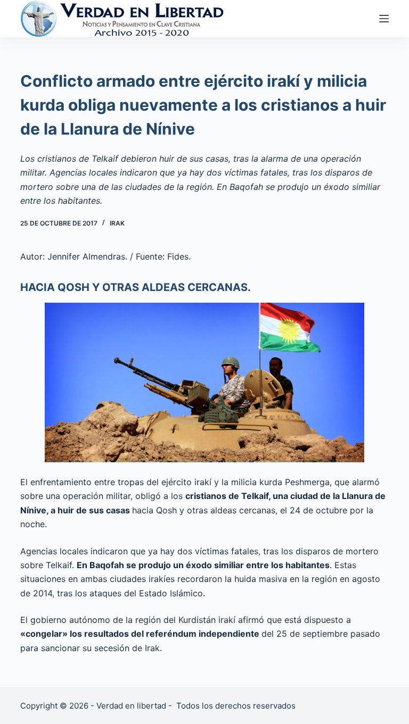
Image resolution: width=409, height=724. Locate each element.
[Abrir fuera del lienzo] (384, 18)
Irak (117, 223)
